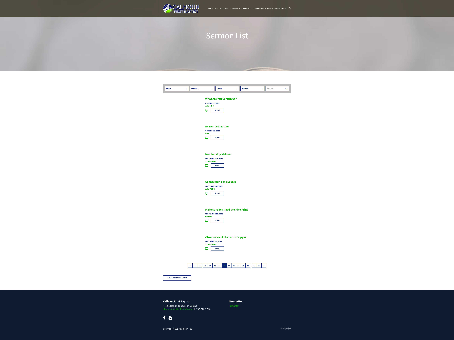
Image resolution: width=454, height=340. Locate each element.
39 (248, 266)
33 (219, 266)
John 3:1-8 (209, 106)
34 (224, 266)
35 (229, 266)
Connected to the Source (220, 182)
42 (259, 266)
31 (210, 266)
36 (234, 266)
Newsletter (234, 306)
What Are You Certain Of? (221, 99)
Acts (207, 134)
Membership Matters (218, 154)
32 (215, 266)
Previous (190, 265)
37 (238, 266)
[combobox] (177, 88)
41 (254, 266)
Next (264, 265)
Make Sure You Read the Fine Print (226, 209)
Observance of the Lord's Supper (225, 237)
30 (205, 266)
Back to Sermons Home (177, 278)
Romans (208, 217)
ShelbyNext (286, 328)
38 (243, 266)
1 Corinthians (210, 161)
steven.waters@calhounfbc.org (177, 309)
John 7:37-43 (210, 189)
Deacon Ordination (217, 126)
